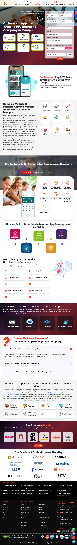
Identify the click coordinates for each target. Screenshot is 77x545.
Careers (5, 512)
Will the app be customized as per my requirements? (22, 363)
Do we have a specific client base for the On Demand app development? (28, 372)
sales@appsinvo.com (47, 2)
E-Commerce (25, 509)
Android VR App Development (11, 490)
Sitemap (5, 520)
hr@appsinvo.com (65, 523)
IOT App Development (45, 485)
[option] (12, 323)
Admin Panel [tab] (50, 172)
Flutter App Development (28, 488)
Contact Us (71, 4)
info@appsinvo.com (32, 2)
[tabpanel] (55, 197)
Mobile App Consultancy (45, 490)
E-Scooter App (25, 507)
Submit (60, 59)
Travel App (42, 522)
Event (22, 515)
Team (48, 25)
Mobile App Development (10, 485)
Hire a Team (58, 4)
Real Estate (42, 509)
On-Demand (42, 504)
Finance (23, 517)
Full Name (50, 13)
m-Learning (24, 522)
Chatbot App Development (28, 485)
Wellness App (42, 525)
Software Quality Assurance (64, 485)
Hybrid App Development (27, 490)
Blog (65, 4)
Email (63, 13)
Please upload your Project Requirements (59, 46)
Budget (49, 31)
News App (23, 525)
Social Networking (44, 517)
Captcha (50, 52)
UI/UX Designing (61, 490)
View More (38, 445)
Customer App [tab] (27, 172)
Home (16, 4)
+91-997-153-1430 (67, 513)
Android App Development (10, 488)
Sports (41, 520)
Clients (52, 4)
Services (27, 4)
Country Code (51, 19)
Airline (22, 504)
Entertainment (25, 512)
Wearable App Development (64, 493)
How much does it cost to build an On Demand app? (21, 349)
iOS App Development (27, 493)
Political (41, 507)
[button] (74, 542)
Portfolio (21, 4)
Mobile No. (64, 19)
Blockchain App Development (11, 493)
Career (47, 4)
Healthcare (24, 520)
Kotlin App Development (45, 488)
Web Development (62, 496)
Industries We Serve (37, 4)
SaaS (40, 515)
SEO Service (60, 488)
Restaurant (42, 512)
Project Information (53, 38)
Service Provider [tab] (39, 172)
